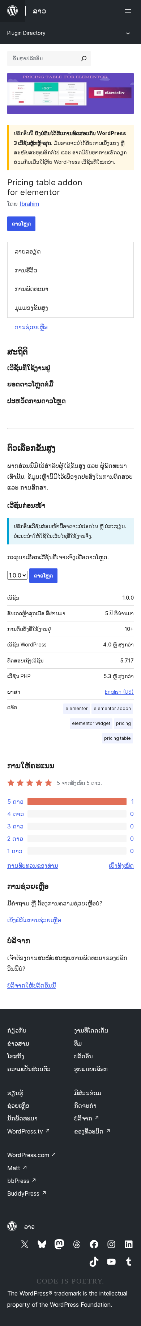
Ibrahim (29, 203)
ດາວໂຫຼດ (21, 223)
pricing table (117, 738)
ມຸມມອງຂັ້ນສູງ (31, 307)
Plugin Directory (26, 33)
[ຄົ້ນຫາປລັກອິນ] (84, 58)
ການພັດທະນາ (31, 288)
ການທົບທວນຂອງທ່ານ (32, 865)
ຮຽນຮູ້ (15, 1092)
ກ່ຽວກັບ (16, 1030)
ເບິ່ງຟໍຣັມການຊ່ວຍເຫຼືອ (34, 920)
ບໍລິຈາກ (86, 1118)
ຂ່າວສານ (18, 1043)
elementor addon (112, 708)
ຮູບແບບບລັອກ (91, 1068)
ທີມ (78, 1043)
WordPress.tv (28, 1131)
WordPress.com (31, 1155)
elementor (76, 708)
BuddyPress (27, 1193)
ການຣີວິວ (26, 270)
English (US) (119, 692)
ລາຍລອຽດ (28, 251)
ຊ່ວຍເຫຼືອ (18, 1105)
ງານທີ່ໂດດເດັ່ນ (91, 1030)
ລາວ (29, 1226)
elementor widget (91, 723)
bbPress (22, 1180)
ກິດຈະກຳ (85, 1105)
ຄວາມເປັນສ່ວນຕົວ (29, 1068)
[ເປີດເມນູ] (129, 11)
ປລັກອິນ (83, 1056)
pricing (123, 723)
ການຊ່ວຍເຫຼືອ (31, 327)
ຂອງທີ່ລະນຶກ (92, 1131)
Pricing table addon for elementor (44, 187)
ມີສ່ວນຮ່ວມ (87, 1092)
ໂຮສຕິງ (15, 1056)
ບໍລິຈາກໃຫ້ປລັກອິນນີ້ (31, 985)
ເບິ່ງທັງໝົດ (121, 865)
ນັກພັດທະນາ (22, 1118)
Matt (17, 1168)
